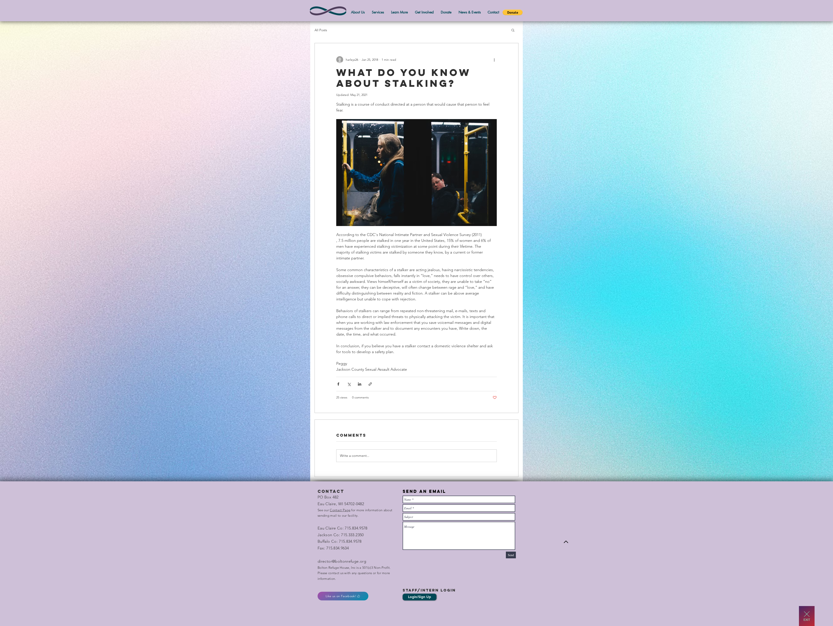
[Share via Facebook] (338, 384)
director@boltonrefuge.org (342, 561)
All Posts (321, 30)
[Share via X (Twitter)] (349, 384)
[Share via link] (370, 384)
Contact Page (340, 510)
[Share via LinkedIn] (359, 384)
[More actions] (494, 59)
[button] (513, 12)
